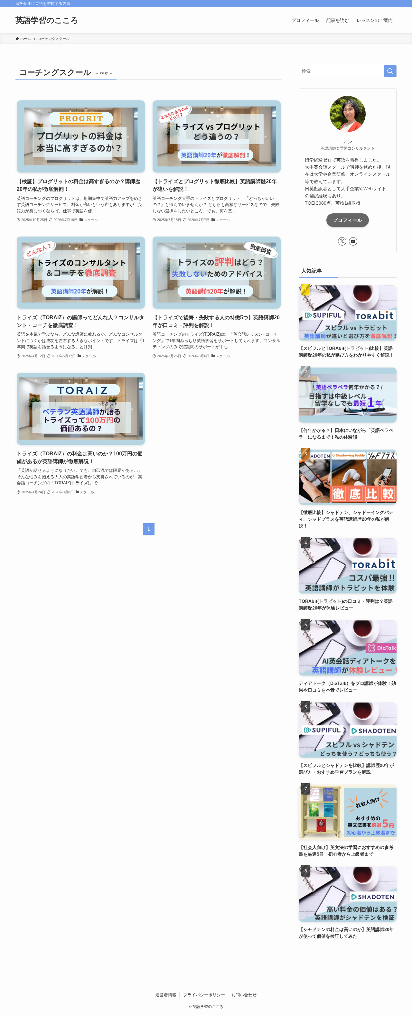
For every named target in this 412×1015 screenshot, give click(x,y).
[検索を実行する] (390, 71)
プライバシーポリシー (204, 994)
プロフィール (347, 220)
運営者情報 (165, 994)
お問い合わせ (244, 994)
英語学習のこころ (47, 20)
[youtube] (353, 241)
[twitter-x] (342, 241)
